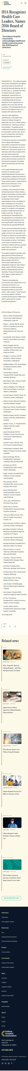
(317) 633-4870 (7, 1050)
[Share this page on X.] (10, 626)
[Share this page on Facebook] (15, 626)
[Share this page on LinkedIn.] (4, 626)
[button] (25, 3)
